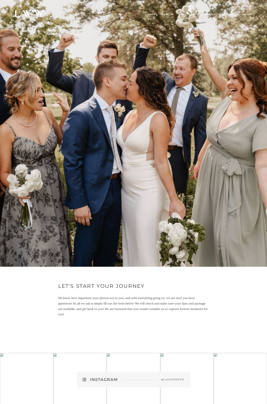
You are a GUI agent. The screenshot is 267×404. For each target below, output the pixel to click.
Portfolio (187, 14)
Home (151, 14)
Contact (246, 14)
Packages (208, 14)
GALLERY (228, 14)
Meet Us (168, 14)
